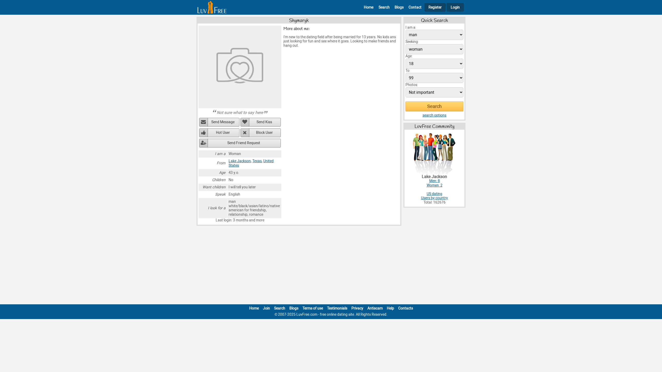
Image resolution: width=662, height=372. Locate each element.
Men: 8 (434, 181)
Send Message (223, 122)
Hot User (223, 132)
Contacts (405, 308)
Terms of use (313, 308)
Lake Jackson (240, 161)
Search (384, 7)
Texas (257, 161)
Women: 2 (434, 185)
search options (434, 115)
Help (390, 308)
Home (368, 7)
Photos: (411, 85)
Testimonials (337, 308)
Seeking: (412, 42)
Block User (264, 132)
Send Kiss (264, 122)
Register (435, 7)
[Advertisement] (331, 266)
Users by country (434, 198)
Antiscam (375, 308)
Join (266, 308)
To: (407, 70)
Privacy (357, 308)
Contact (415, 7)
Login (455, 7)
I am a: (410, 27)
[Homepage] (212, 7)
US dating (434, 194)
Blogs (399, 7)
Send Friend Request (243, 143)
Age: (408, 56)
